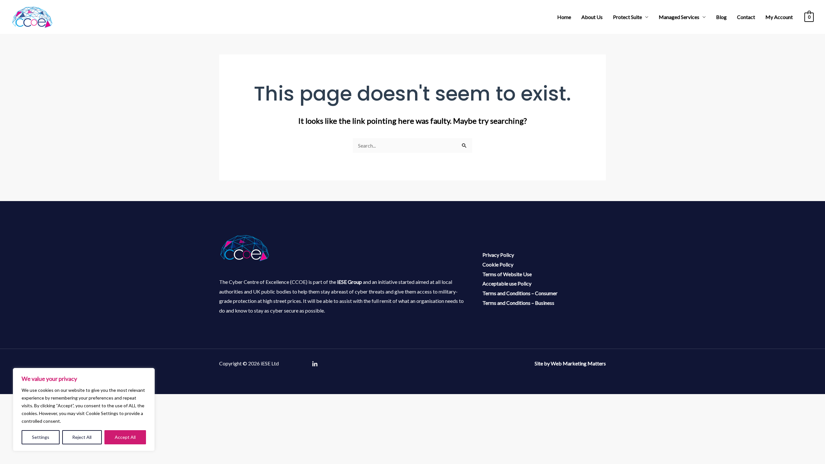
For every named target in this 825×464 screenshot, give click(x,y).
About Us (592, 17)
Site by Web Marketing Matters (570, 363)
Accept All (125, 437)
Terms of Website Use (507, 274)
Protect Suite (627, 17)
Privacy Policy (498, 255)
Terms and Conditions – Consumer (520, 293)
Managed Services (679, 17)
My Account (779, 17)
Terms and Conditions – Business (518, 303)
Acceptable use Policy (506, 283)
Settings (40, 437)
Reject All (82, 437)
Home (564, 17)
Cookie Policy (497, 264)
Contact (746, 17)
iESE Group (349, 282)
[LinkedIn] (315, 364)
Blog (721, 17)
